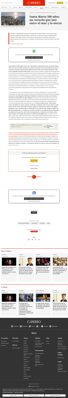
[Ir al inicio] (34, 3)
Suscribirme (34, 160)
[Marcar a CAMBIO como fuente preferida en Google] (48, 126)
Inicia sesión (34, 168)
